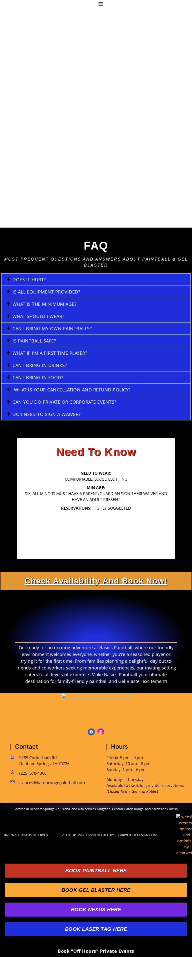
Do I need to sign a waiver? (46, 414)
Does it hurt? (29, 280)
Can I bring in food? (37, 377)
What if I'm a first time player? (49, 353)
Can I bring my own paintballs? (52, 328)
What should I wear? (38, 316)
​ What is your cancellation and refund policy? (71, 390)
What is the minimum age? (44, 304)
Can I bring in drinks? (39, 365)
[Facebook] (91, 731)
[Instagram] (100, 731)
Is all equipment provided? (46, 292)
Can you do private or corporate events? (64, 402)
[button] (101, 4)
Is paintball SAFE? (34, 341)
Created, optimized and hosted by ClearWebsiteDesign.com (106, 835)
